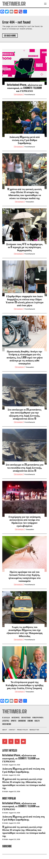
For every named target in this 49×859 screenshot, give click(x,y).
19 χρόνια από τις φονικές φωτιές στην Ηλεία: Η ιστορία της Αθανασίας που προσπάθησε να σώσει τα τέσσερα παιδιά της (24, 194)
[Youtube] (23, 741)
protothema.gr (29, 94)
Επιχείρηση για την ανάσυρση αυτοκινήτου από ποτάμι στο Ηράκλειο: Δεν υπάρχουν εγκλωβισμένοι (25, 521)
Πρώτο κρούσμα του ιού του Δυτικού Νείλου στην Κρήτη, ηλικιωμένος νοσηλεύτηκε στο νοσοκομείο (25, 576)
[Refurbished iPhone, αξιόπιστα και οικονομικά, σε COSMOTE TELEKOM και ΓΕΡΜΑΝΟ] (24, 67)
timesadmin (29, 202)
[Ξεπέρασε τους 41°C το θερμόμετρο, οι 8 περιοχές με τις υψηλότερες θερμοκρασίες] (24, 226)
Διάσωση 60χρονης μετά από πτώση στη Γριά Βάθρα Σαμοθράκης (24, 140)
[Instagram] (10, 741)
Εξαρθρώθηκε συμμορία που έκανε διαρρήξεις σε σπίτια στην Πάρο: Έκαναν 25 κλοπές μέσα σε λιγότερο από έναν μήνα (24, 301)
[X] (17, 741)
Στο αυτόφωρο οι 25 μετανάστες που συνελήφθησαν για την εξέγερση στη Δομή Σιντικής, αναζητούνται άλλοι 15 (24, 414)
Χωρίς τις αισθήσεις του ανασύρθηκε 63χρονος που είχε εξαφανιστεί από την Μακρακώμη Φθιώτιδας (25, 631)
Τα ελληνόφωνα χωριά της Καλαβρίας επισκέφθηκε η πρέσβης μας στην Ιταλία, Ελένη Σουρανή (24, 685)
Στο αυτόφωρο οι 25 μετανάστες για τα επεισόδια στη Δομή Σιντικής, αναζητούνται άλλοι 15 (24, 467)
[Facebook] (4, 741)
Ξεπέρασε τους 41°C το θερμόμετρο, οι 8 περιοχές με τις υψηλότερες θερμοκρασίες (24, 247)
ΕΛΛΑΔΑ (19, 94)
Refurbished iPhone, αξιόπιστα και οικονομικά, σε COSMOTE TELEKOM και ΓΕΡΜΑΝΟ (24, 87)
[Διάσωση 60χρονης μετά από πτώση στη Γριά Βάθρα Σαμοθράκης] (24, 119)
